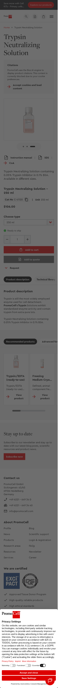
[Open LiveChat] (50, 680)
